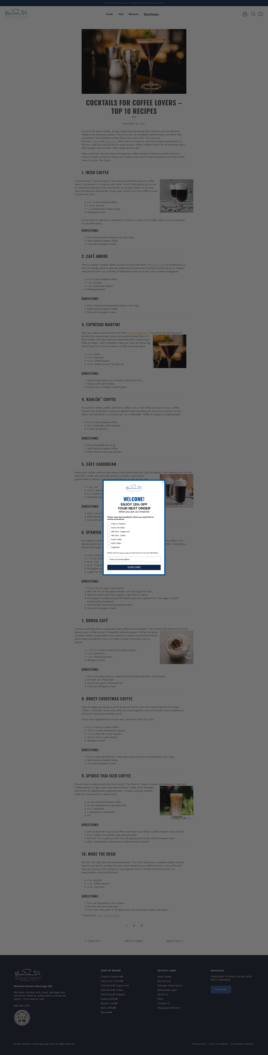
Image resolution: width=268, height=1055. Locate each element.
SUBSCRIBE (134, 567)
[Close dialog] (162, 482)
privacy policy (124, 553)
